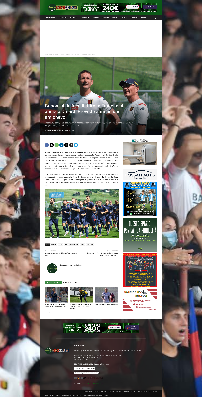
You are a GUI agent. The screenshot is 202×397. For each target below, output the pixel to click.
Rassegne (105, 18)
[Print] (71, 145)
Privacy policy (79, 368)
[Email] (66, 145)
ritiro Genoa (90, 244)
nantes (82, 244)
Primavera (73, 18)
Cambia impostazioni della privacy (87, 373)
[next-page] (49, 312)
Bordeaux (53, 244)
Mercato (96, 18)
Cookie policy (90, 368)
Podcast (144, 18)
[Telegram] (76, 145)
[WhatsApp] (56, 145)
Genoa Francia (74, 244)
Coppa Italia (134, 18)
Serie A (124, 18)
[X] (52, 145)
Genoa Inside (54, 54)
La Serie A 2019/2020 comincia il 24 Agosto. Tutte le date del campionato (102, 254)
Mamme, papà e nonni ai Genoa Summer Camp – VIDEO (62, 254)
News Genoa (50, 18)
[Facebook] (47, 145)
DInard (60, 244)
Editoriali (63, 18)
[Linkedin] (61, 145)
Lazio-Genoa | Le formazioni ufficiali (106, 304)
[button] (154, 18)
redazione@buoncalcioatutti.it (92, 383)
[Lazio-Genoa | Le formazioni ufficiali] (106, 295)
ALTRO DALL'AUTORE (70, 282)
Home (46, 54)
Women (114, 18)
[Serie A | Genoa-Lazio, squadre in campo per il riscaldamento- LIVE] (56, 295)
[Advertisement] (101, 36)
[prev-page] (46, 312)
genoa (66, 244)
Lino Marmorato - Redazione (55, 130)
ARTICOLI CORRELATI (53, 282)
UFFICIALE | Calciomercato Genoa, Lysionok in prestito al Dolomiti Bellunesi (81, 306)
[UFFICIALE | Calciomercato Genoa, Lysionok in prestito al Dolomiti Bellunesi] (81, 295)
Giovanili (85, 18)
